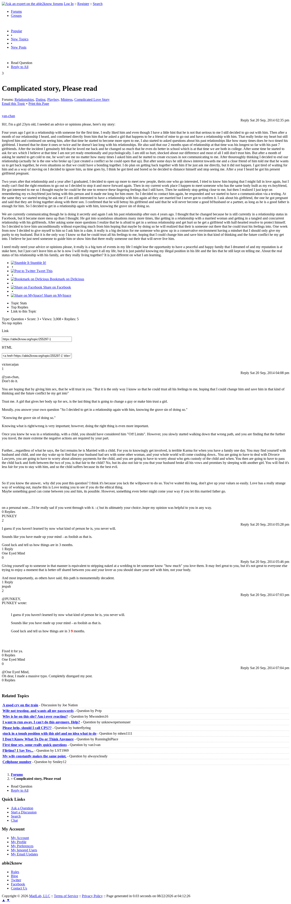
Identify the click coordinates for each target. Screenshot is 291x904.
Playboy (53, 99)
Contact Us (19, 888)
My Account (20, 838)
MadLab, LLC (39, 896)
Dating (40, 99)
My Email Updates (24, 854)
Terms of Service (66, 896)
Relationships (24, 99)
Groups (16, 15)
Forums (16, 11)
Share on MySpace (57, 295)
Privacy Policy (92, 896)
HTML (7, 347)
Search (98, 4)
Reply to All (19, 67)
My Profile (18, 842)
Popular (16, 31)
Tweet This (44, 271)
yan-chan (8, 116)
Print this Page (38, 104)
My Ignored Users (24, 850)
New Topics (19, 39)
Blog (14, 876)
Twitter (16, 880)
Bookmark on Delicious (66, 279)
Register (83, 4)
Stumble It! (37, 263)
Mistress (67, 99)
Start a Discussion (24, 812)
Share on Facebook (56, 287)
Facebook (18, 884)
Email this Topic (13, 104)
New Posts (18, 47)
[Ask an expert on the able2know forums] (32, 4)
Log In (69, 4)
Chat (14, 820)
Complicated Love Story (92, 99)
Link (5, 331)
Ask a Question (22, 808)
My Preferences (22, 846)
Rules (15, 872)
